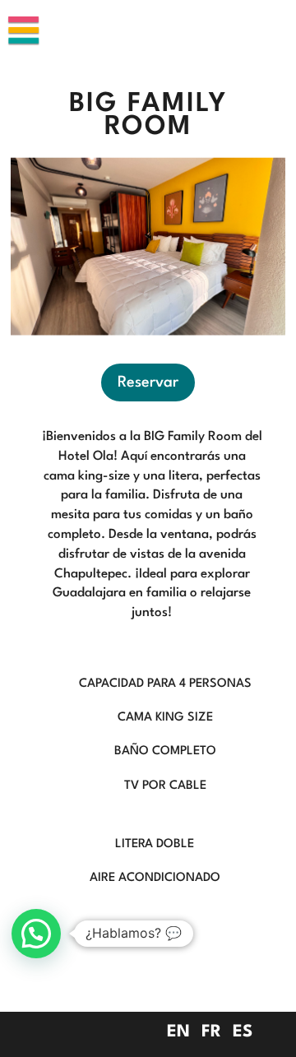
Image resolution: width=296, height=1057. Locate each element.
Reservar (148, 382)
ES (242, 1032)
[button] (36, 933)
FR (211, 1032)
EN (178, 1032)
